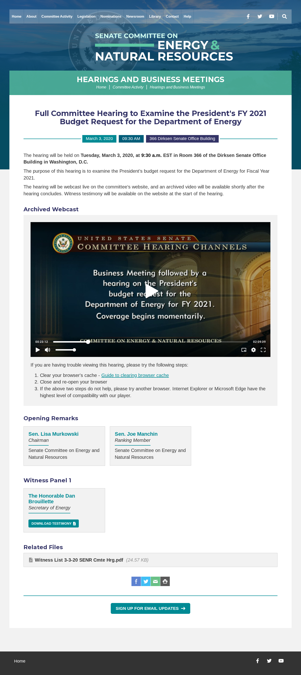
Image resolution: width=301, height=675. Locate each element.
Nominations (110, 16)
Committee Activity (56, 16)
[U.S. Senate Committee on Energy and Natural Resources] (150, 47)
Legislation (86, 16)
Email (155, 581)
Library (155, 16)
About (31, 16)
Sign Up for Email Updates (147, 608)
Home (16, 16)
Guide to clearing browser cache (135, 375)
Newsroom (135, 16)
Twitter (145, 581)
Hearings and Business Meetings (150, 79)
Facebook (136, 581)
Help (187, 16)
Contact (172, 16)
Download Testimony (51, 523)
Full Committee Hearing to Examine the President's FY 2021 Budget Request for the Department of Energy (150, 117)
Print (165, 581)
